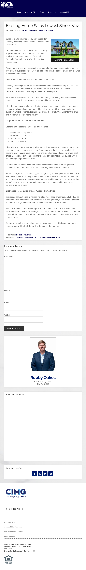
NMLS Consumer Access (13, 531)
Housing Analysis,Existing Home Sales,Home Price (38, 237)
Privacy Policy (9, 536)
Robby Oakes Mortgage (43, 4)
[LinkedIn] (45, 473)
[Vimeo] (50, 473)
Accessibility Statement (13, 527)
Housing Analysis (23, 235)
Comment (9, 257)
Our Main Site (9, 522)
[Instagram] (40, 473)
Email (6, 303)
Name (7, 291)
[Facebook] (34, 473)
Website (8, 315)
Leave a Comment (45, 30)
